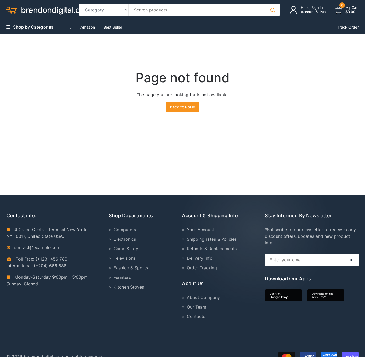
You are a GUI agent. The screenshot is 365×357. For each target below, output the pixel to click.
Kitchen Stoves (129, 287)
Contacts (196, 316)
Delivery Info (199, 258)
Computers (125, 229)
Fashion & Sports (131, 267)
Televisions (125, 258)
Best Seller (112, 27)
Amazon (87, 27)
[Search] (272, 10)
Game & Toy (126, 248)
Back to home (182, 107)
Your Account (200, 229)
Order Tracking (202, 267)
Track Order (348, 27)
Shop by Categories (42, 27)
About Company (203, 297)
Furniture (122, 277)
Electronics (125, 239)
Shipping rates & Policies (212, 239)
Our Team (196, 307)
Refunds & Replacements (212, 248)
